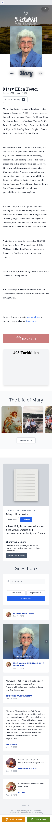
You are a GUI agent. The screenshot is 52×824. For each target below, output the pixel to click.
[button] (26, 641)
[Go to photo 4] (21, 656)
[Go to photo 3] (20, 656)
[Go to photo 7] (26, 656)
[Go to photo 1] (17, 656)
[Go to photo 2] (18, 656)
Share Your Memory (16, 555)
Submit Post (26, 598)
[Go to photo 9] (29, 656)
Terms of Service (33, 813)
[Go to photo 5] (23, 656)
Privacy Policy (19, 813)
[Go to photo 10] (30, 656)
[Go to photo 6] (24, 656)
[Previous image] (5, 641)
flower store (31, 320)
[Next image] (46, 641)
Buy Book (26, 519)
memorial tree (33, 316)
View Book (12, 519)
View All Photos (26, 440)
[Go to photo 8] (27, 656)
